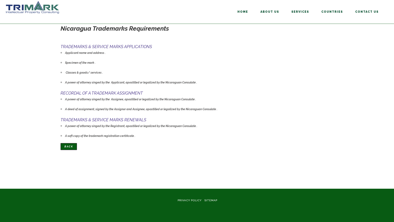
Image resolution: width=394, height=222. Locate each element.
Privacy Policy (190, 200)
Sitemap (210, 200)
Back (68, 146)
